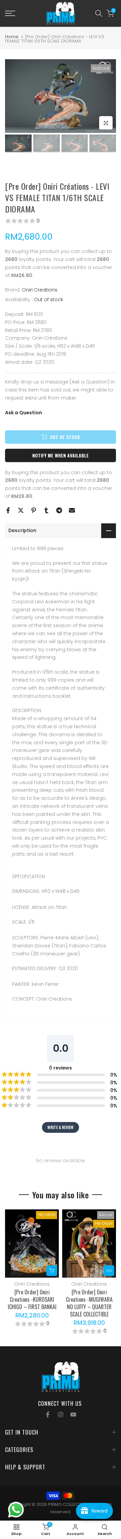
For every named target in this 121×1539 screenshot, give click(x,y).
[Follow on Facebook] (48, 1414)
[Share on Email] (72, 510)
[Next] (111, 1243)
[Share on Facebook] (8, 510)
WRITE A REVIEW (60, 1127)
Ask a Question (23, 412)
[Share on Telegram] (59, 510)
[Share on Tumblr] (46, 510)
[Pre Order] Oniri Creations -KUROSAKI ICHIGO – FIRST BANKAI (32, 1299)
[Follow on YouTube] (73, 1414)
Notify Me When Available (60, 455)
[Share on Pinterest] (34, 510)
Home (11, 36)
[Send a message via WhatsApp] (16, 1510)
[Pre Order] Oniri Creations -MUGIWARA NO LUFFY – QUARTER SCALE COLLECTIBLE (89, 1303)
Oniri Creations (39, 289)
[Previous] (10, 1243)
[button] (60, 221)
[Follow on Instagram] (60, 1414)
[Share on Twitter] (21, 510)
